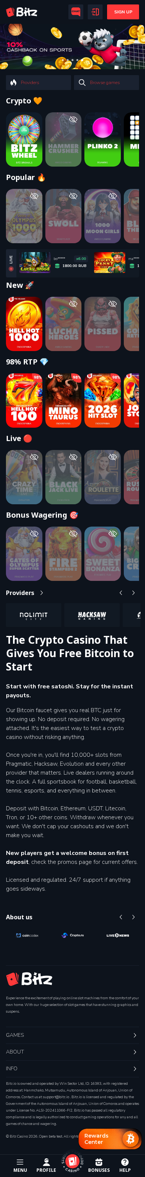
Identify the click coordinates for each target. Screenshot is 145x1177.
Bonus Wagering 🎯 (42, 515)
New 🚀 (20, 285)
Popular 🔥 (26, 177)
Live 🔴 (19, 438)
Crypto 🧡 (24, 101)
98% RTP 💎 (27, 362)
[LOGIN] (95, 11)
